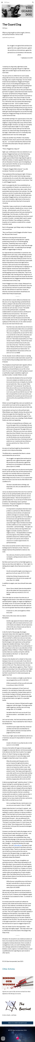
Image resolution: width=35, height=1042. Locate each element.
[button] (2, 2)
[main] (17, 26)
